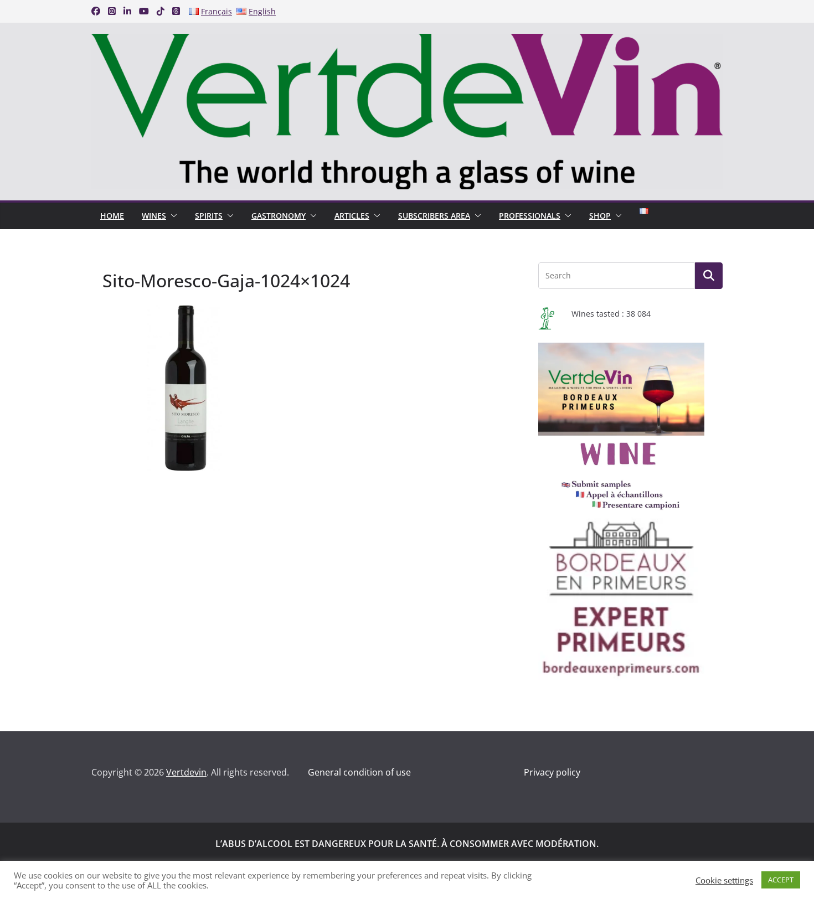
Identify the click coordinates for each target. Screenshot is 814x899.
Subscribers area (434, 215)
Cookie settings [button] (724, 880)
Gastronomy (278, 215)
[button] (171, 216)
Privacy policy (552, 772)
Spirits (209, 215)
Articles (351, 215)
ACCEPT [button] (781, 880)
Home (112, 215)
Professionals (529, 215)
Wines (154, 215)
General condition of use (359, 772)
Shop (600, 215)
